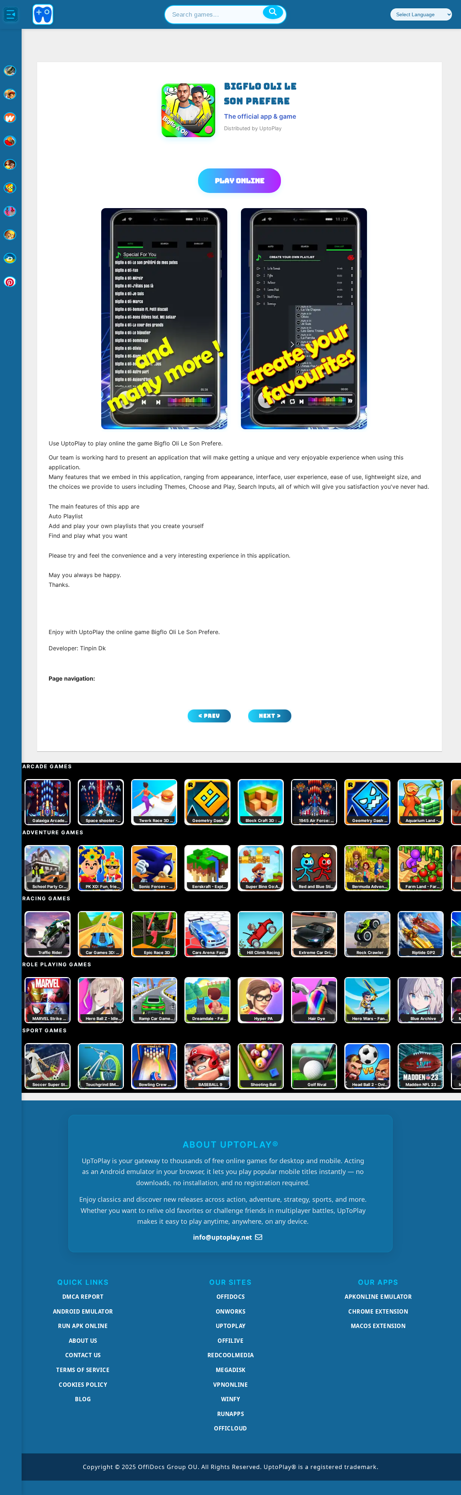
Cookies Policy (83, 1384)
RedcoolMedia (230, 1355)
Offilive (230, 1340)
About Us (83, 1340)
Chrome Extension (378, 1311)
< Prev (209, 715)
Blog (83, 1399)
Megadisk (231, 1369)
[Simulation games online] (10, 187)
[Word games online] (10, 258)
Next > (270, 715)
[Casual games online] (10, 141)
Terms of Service (82, 1369)
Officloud (230, 1428)
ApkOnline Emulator (378, 1296)
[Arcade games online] (10, 94)
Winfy (230, 1399)
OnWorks (231, 1311)
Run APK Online (83, 1325)
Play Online (239, 180)
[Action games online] (10, 70)
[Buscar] (273, 12)
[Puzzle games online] (10, 164)
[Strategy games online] (10, 234)
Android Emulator (83, 1311)
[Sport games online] (10, 211)
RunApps (230, 1413)
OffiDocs (230, 1296)
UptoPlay (231, 1325)
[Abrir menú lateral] (11, 14)
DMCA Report (83, 1296)
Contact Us (83, 1355)
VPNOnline (230, 1384)
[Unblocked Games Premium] (10, 281)
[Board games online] (10, 117)
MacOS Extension (378, 1325)
